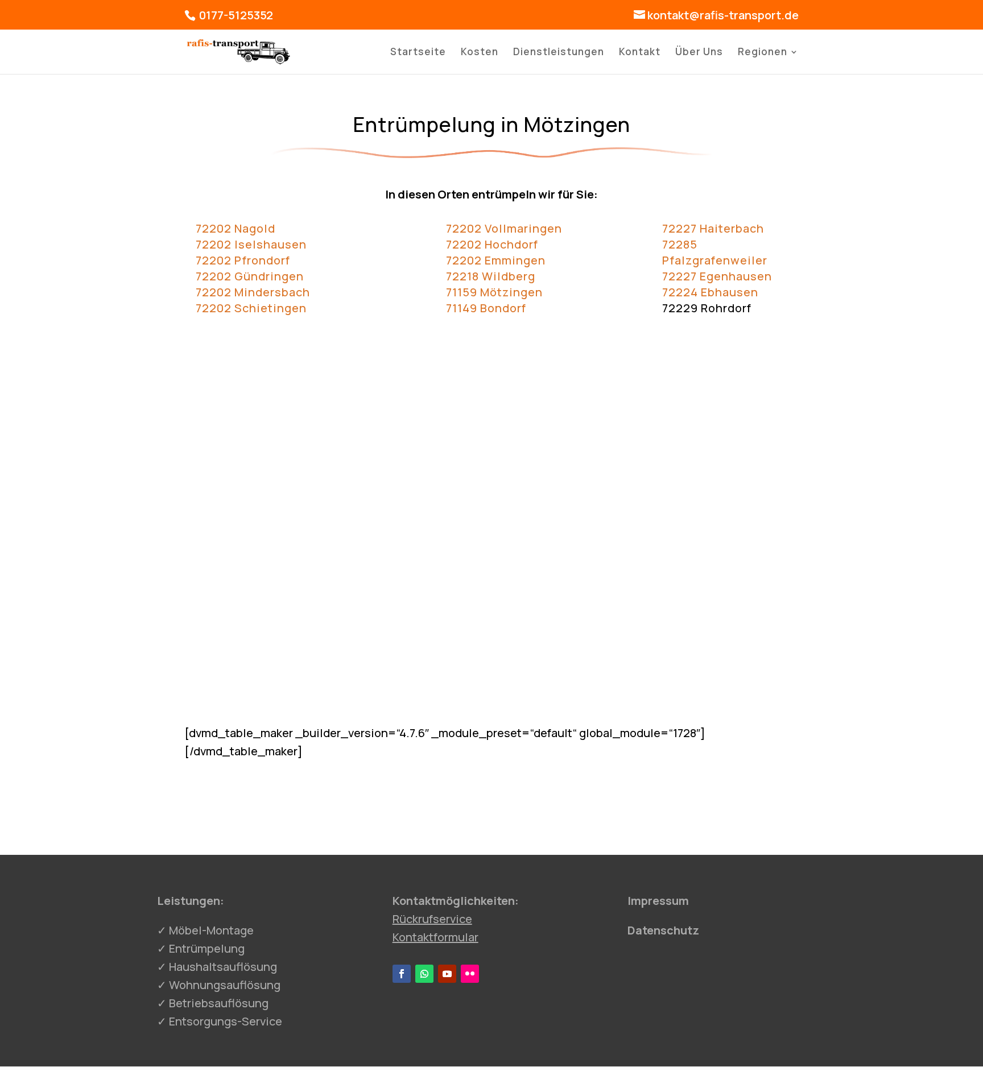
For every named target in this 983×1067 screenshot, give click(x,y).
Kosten (479, 53)
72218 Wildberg (490, 276)
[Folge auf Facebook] (402, 974)
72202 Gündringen (250, 276)
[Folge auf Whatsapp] (424, 974)
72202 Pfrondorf (243, 260)
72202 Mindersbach (253, 292)
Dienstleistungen (558, 53)
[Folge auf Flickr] (470, 974)
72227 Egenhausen (717, 276)
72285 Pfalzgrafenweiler (714, 252)
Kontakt (639, 53)
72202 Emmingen (496, 260)
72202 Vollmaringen (504, 228)
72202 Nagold (235, 228)
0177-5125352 (235, 15)
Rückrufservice (432, 919)
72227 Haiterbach (713, 228)
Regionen (762, 53)
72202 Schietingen (251, 308)
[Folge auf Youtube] (447, 974)
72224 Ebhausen (710, 292)
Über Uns (699, 53)
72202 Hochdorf (492, 244)
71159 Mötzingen (494, 292)
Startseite (418, 53)
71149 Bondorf (486, 308)
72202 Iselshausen (251, 244)
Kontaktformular (435, 937)
